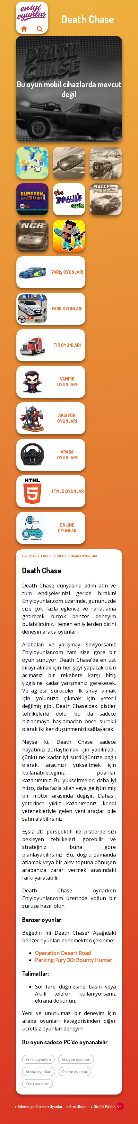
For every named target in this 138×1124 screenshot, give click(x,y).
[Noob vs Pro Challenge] (69, 236)
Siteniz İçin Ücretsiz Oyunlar (40, 1106)
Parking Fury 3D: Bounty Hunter (73, 960)
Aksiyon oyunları (76, 1059)
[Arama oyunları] (40, 29)
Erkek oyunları (53, 556)
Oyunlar (29, 556)
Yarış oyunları (37, 1083)
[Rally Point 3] (106, 199)
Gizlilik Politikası (107, 1106)
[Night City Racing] (32, 236)
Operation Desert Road (63, 952)
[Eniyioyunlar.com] (24, 29)
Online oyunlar (75, 1071)
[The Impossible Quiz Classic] (69, 199)
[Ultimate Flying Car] (69, 163)
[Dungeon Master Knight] (32, 199)
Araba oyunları (84, 556)
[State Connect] (32, 163)
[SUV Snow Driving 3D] (106, 163)
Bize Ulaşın (78, 1106)
